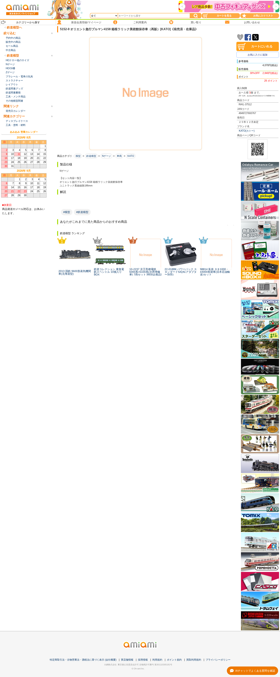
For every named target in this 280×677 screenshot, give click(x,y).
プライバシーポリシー (218, 659)
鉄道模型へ (14, 27)
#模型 (66, 212)
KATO (130, 156)
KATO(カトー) (246, 130)
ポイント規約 (174, 659)
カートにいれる (262, 46)
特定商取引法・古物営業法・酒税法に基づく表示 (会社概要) (83, 659)
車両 (119, 156)
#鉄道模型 (82, 212)
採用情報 (143, 659)
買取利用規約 (193, 659)
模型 (78, 156)
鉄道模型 (91, 156)
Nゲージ (106, 156)
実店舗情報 (127, 659)
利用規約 (157, 659)
